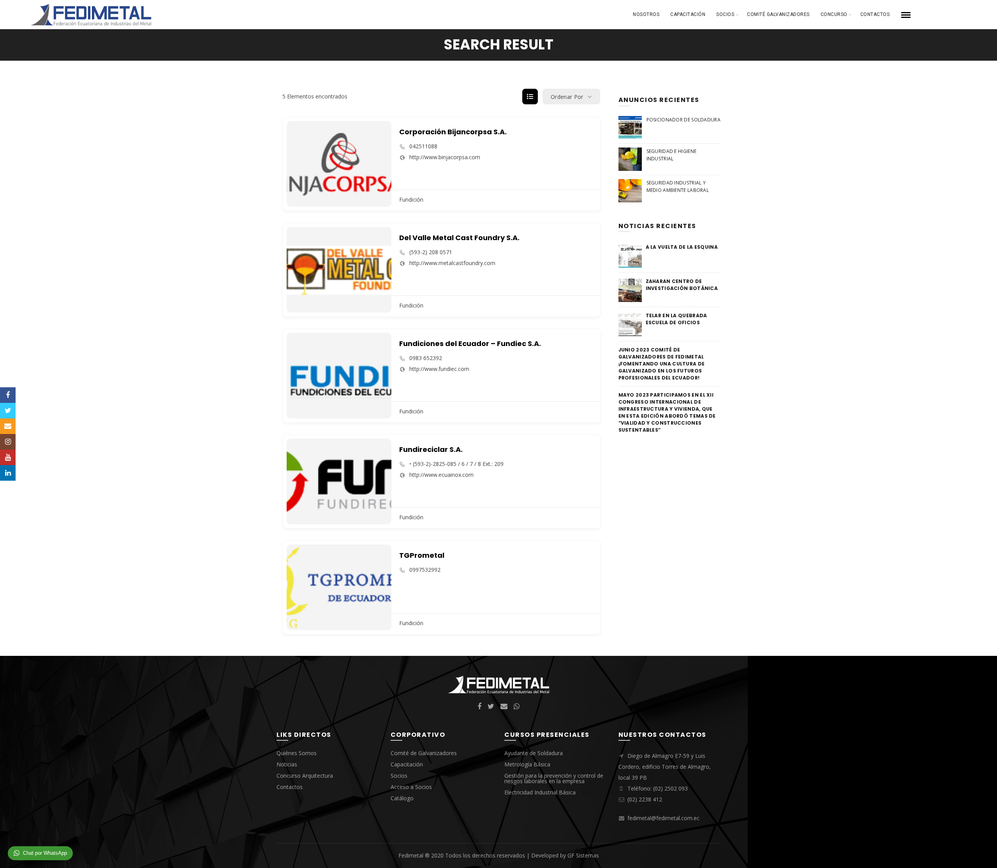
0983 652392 (425, 358)
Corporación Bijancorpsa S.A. (453, 132)
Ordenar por (567, 96)
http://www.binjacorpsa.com (444, 157)
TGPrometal (421, 555)
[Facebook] (8, 395)
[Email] (8, 426)
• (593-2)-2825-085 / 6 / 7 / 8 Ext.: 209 (456, 463)
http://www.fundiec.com (439, 369)
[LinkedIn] (8, 473)
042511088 (423, 146)
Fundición (411, 199)
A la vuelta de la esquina (682, 247)
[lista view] (530, 96)
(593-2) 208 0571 (430, 252)
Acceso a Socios (411, 787)
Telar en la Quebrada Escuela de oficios (676, 319)
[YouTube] (8, 457)
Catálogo (402, 798)
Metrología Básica (527, 764)
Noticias (287, 764)
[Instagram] (8, 442)
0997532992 (424, 569)
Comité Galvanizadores (778, 14)
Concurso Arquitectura (305, 775)
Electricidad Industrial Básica (540, 792)
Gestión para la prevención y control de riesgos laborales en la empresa (553, 778)
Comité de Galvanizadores (424, 753)
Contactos (875, 14)
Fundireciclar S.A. (431, 449)
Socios (725, 14)
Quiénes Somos (297, 753)
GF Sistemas (583, 855)
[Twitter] (8, 410)
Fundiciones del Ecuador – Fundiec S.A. (470, 343)
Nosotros (646, 14)
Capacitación (687, 14)
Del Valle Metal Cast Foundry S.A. (459, 237)
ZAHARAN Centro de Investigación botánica (682, 285)
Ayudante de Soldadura (533, 753)
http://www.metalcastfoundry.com (452, 263)
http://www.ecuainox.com (441, 474)
